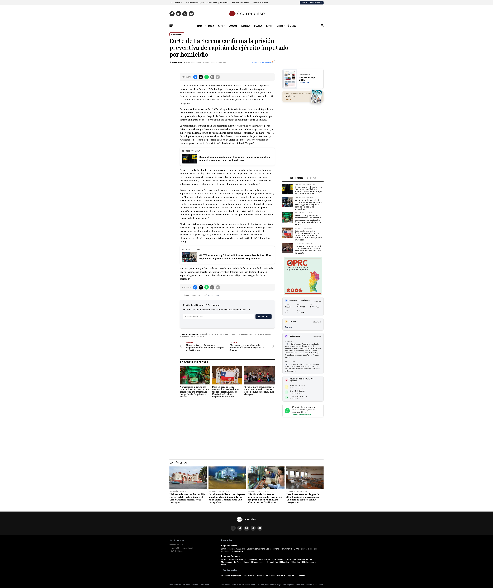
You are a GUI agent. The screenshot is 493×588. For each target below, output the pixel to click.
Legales (293, 25)
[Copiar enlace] (218, 77)
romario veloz (198, 337)
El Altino (297, 549)
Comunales (209, 25)
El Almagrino (226, 549)
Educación (233, 25)
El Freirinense (237, 551)
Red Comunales (176, 3)
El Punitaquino (257, 562)
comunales (226, 334)
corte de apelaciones (242, 334)
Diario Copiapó (266, 549)
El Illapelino (295, 562)
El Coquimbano (251, 559)
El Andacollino (290, 559)
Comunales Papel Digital (195, 3)
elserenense (177, 62)
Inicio (199, 25)
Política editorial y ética (228, 585)
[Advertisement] (303, 120)
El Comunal (226, 559)
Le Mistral (223, 3)
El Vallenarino (308, 549)
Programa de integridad (285, 585)
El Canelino (284, 562)
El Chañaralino (239, 549)
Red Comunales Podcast (240, 3)
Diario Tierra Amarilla (283, 549)
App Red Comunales (260, 3)
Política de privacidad (247, 585)
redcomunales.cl (176, 545)
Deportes (221, 25)
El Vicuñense (264, 559)
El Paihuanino (277, 559)
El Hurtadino (303, 559)
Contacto (319, 585)
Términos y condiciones (265, 585)
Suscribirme (263, 316)
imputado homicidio (263, 334)
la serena (185, 337)
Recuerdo (269, 25)
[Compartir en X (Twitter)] (201, 77)
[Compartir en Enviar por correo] (212, 77)
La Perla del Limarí (241, 562)
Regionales (245, 25)
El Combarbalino (271, 562)
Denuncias (310, 585)
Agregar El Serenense (261, 62)
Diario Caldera (253, 549)
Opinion (280, 25)
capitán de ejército (209, 334)
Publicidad (300, 585)
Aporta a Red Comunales (312, 3)
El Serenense (237, 559)
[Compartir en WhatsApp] (206, 77)
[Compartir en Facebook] (195, 77)
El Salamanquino (309, 562)
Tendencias (257, 25)
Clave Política (212, 3)
